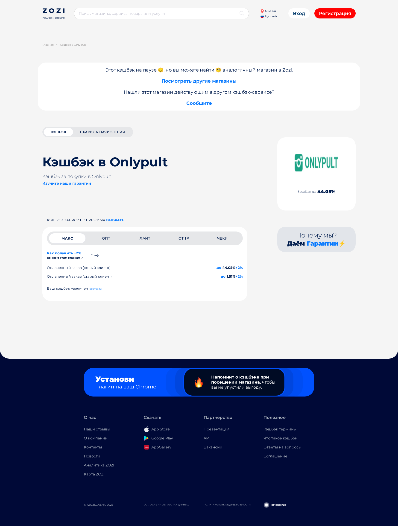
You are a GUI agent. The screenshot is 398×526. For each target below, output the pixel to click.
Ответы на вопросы (282, 447)
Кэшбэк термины (280, 429)
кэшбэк (58, 132)
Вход (299, 13)
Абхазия (270, 11)
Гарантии (322, 243)
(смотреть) (95, 288)
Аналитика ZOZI (99, 465)
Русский (270, 16)
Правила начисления (102, 132)
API (207, 438)
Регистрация (335, 13)
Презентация (217, 429)
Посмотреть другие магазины (199, 81)
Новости (92, 456)
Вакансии (213, 447)
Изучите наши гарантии (66, 183)
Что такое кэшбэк (280, 438)
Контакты (93, 447)
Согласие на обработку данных (166, 504)
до (219, 267)
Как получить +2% (65, 255)
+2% (239, 267)
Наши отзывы (97, 429)
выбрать (115, 220)
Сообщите (199, 103)
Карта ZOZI (94, 474)
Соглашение (275, 456)
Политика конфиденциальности (227, 504)
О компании (96, 438)
